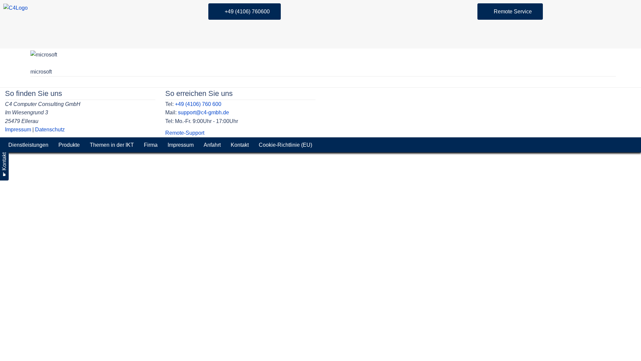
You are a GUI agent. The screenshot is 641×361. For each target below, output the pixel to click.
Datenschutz (50, 129)
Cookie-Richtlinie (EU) (285, 145)
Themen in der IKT (112, 145)
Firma (151, 145)
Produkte (69, 145)
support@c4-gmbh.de (203, 112)
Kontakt (240, 145)
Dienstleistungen (28, 145)
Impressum (18, 129)
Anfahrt (212, 145)
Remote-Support (184, 133)
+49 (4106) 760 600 (198, 104)
